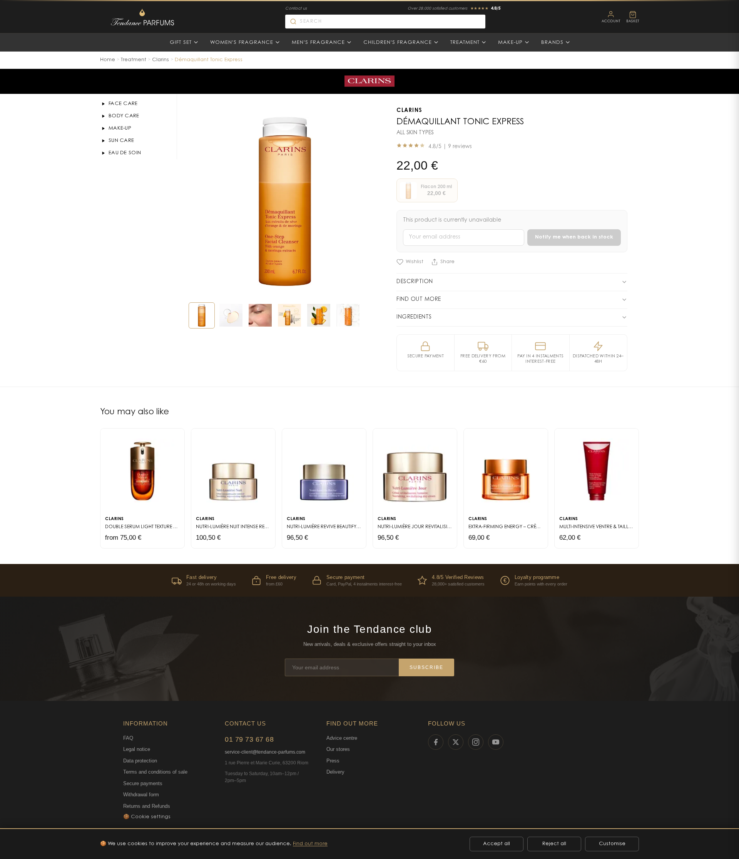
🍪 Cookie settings (147, 816)
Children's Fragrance (397, 42)
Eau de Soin (125, 152)
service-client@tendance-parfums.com (265, 752)
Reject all (554, 843)
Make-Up (510, 42)
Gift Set (181, 42)
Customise (612, 843)
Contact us (296, 9)
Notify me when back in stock (574, 237)
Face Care (123, 103)
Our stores (338, 749)
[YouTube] (495, 742)
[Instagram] (475, 742)
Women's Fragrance (241, 42)
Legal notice (136, 749)
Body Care (124, 115)
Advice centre (341, 738)
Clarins (160, 59)
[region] (369, 580)
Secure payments (142, 783)
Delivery (335, 772)
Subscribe (426, 667)
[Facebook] (435, 742)
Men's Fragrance (318, 42)
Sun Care (121, 140)
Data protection (140, 761)
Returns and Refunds (146, 806)
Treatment (465, 42)
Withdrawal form (141, 794)
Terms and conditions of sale (155, 772)
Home (107, 59)
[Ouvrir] (103, 104)
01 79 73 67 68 (249, 739)
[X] (455, 742)
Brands (552, 42)
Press (332, 761)
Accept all (496, 843)
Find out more (310, 843)
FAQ (128, 738)
